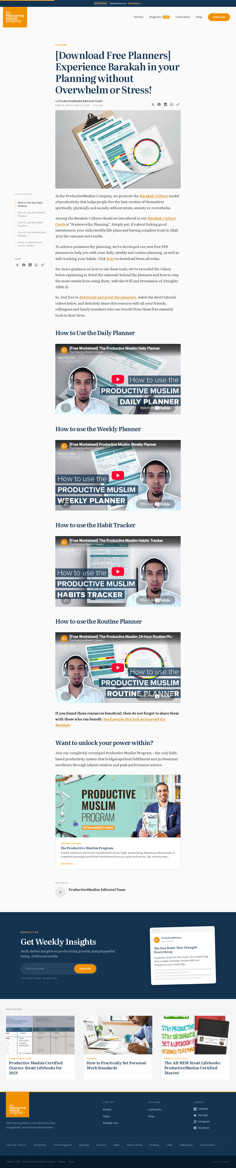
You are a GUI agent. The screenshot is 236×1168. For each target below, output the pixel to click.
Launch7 (226, 1161)
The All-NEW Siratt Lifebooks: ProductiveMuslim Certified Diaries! (192, 1067)
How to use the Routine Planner (32, 233)
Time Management (62, 1145)
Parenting (154, 1145)
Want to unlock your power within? (30, 243)
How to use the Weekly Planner (31, 214)
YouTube (203, 1115)
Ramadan (101, 1145)
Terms (71, 1161)
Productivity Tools (20, 1059)
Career (169, 1145)
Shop (199, 17)
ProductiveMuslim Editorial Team (80, 101)
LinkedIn (203, 1109)
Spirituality (84, 1145)
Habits (116, 1145)
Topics (106, 1116)
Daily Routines (207, 1145)
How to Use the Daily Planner (30, 204)
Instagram (204, 1122)
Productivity (40, 1145)
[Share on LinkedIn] (165, 104)
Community (183, 17)
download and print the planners (107, 297)
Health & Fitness (135, 1145)
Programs (159, 17)
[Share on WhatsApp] (171, 104)
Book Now (134, 3)
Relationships (186, 1145)
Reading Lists (110, 1123)
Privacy (61, 1161)
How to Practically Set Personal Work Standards (116, 1065)
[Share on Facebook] (159, 104)
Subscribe (219, 17)
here (110, 258)
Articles (138, 17)
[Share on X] (153, 104)
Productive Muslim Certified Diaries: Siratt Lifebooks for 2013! (36, 1067)
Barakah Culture (154, 195)
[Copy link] (178, 104)
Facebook (203, 1128)
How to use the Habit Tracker (30, 224)
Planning (61, 45)
